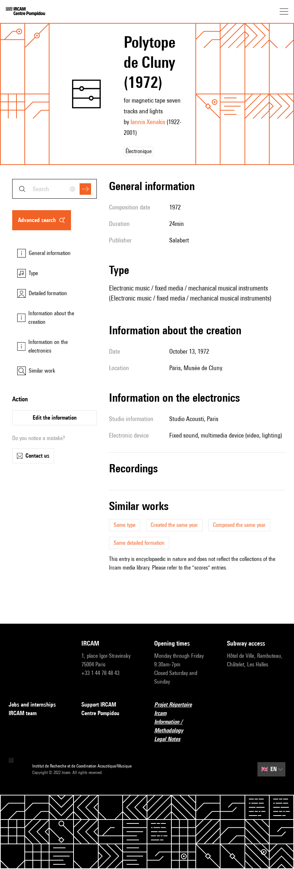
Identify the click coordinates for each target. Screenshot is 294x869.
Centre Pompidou (100, 713)
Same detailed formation (139, 542)
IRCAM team (23, 713)
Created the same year (174, 524)
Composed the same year (239, 524)
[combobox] (54, 189)
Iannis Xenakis (148, 122)
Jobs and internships (32, 704)
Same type (125, 524)
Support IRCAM (98, 704)
